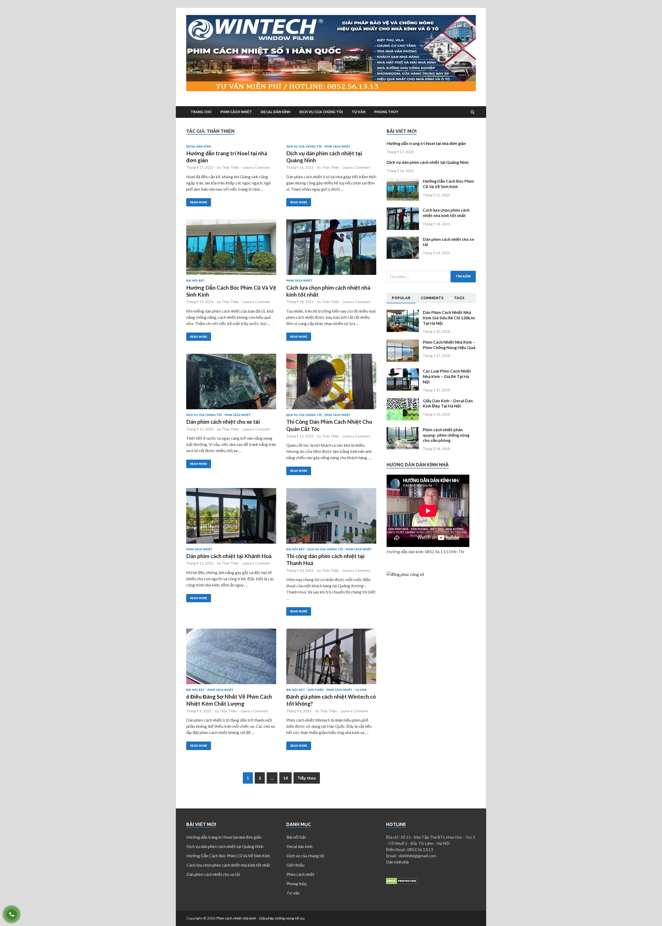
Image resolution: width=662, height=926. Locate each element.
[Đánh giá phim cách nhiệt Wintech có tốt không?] (331, 658)
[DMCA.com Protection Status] (401, 882)
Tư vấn (358, 112)
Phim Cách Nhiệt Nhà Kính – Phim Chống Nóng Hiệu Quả (449, 344)
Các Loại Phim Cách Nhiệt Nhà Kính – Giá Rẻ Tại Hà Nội (447, 376)
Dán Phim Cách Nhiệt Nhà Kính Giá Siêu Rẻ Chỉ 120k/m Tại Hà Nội (449, 318)
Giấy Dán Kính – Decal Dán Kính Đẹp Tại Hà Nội (448, 403)
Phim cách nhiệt (236, 112)
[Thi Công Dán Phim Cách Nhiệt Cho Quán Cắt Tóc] (331, 383)
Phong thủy (386, 112)
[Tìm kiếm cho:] (431, 276)
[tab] (401, 298)
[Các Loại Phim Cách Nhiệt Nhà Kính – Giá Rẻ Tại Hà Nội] (403, 389)
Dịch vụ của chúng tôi (321, 112)
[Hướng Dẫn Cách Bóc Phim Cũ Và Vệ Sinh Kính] (231, 249)
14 (285, 777)
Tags (459, 298)
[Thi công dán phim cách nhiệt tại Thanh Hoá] (331, 518)
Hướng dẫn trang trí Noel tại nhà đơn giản (426, 143)
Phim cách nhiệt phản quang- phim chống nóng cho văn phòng (446, 435)
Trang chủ (201, 112)
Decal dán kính (275, 112)
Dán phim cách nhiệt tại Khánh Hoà (229, 556)
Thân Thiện (230, 167)
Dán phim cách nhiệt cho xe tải (223, 421)
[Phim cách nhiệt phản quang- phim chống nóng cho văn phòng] (403, 447)
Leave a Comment (256, 167)
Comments (432, 298)
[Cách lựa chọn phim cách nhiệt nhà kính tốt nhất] (331, 249)
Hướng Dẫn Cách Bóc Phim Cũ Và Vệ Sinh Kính (448, 184)
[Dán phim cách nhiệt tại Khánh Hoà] (231, 518)
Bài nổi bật (195, 280)
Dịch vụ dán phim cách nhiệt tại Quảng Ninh (428, 162)
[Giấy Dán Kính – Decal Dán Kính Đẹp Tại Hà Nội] (403, 418)
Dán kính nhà (397, 861)
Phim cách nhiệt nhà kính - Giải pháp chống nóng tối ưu (260, 918)
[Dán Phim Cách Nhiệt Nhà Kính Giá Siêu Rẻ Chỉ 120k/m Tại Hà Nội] (403, 330)
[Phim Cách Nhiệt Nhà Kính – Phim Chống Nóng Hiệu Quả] (403, 360)
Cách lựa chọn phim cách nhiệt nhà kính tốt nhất (446, 212)
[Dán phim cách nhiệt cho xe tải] (231, 383)
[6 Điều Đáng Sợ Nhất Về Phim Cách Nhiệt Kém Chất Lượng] (231, 658)
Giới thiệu (315, 689)
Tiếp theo (306, 777)
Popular (401, 298)
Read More (198, 202)
